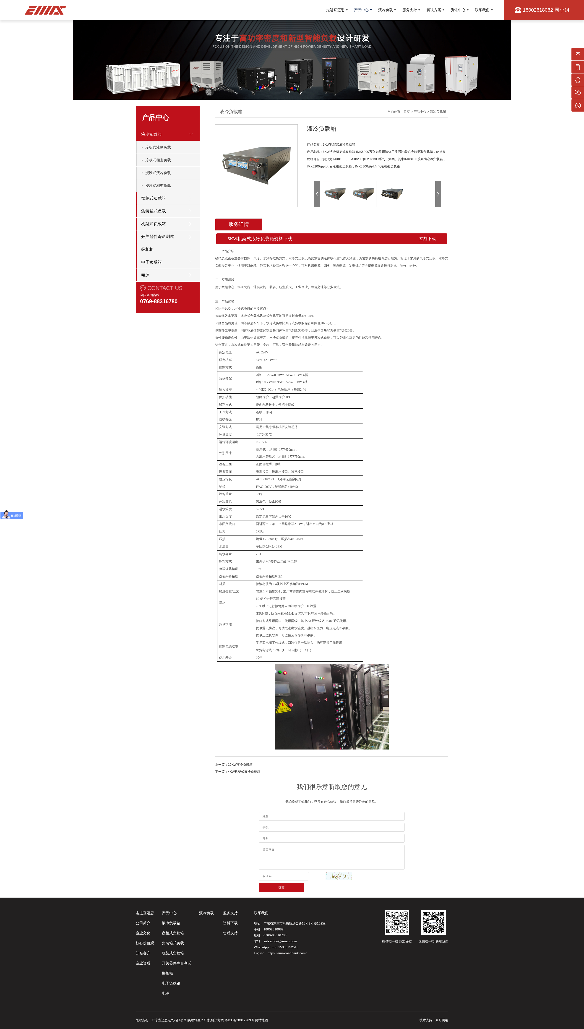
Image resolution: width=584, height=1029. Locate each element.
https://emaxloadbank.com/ (287, 953)
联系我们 (482, 10)
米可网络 (441, 1020)
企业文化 (143, 933)
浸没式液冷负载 (158, 173)
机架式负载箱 (153, 224)
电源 (145, 275)
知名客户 (143, 953)
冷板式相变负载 (158, 160)
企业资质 (143, 963)
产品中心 (361, 10)
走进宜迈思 (335, 10)
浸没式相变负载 (158, 186)
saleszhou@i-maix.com (280, 941)
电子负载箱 (151, 262)
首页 (407, 111)
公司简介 (143, 923)
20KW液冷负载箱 (240, 764)
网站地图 (261, 1020)
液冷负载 (385, 10)
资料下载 (230, 923)
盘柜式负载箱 (153, 198)
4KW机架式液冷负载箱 (244, 771)
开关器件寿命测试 (157, 236)
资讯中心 (458, 10)
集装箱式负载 (153, 211)
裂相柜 (147, 249)
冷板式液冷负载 (158, 147)
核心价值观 (145, 943)
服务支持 (409, 10)
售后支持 (230, 933)
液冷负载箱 (151, 134)
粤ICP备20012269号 (239, 1020)
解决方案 (434, 10)
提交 (281, 887)
